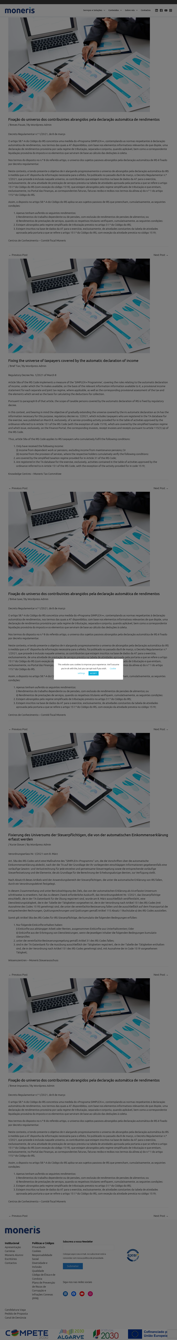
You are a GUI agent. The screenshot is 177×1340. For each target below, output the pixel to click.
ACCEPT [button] (93, 673)
